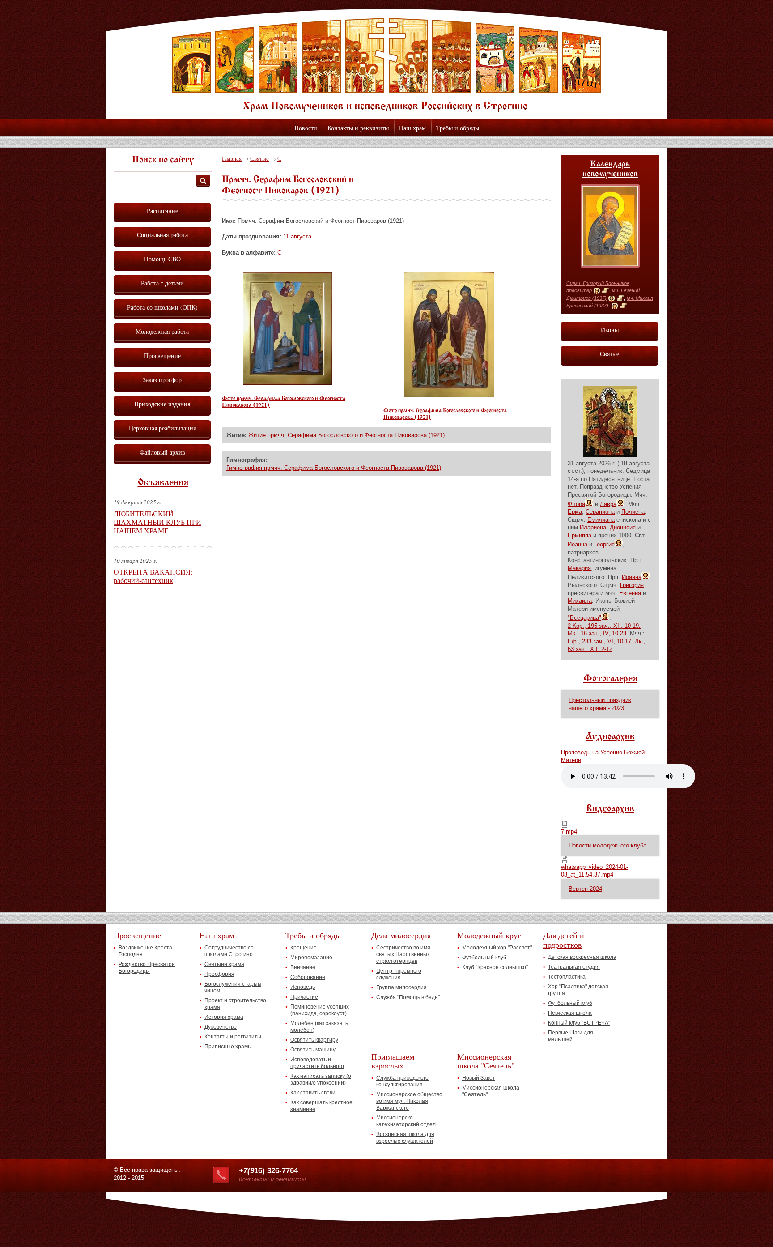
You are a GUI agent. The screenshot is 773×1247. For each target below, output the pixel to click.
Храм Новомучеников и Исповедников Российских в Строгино (386, 65)
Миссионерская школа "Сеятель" (485, 1061)
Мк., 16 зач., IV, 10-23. (598, 633)
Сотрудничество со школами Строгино (229, 951)
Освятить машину (313, 1050)
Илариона (593, 527)
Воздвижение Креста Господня (145, 951)
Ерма (575, 511)
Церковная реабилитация (162, 428)
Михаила (580, 600)
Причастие (304, 997)
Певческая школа (570, 1013)
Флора (576, 504)
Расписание (162, 210)
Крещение (303, 948)
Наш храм (412, 127)
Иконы (610, 329)
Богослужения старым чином (232, 987)
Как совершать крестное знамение (321, 1105)
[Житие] (605, 290)
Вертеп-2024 (585, 888)
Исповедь (302, 987)
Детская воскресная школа (582, 957)
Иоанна (577, 544)
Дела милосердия (401, 935)
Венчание (302, 967)
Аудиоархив (610, 736)
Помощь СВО (162, 259)
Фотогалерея (610, 678)
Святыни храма (224, 964)
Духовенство (220, 1027)
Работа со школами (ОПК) (162, 307)
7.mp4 (569, 831)
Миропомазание (311, 957)
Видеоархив (610, 808)
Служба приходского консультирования (402, 1081)
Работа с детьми (162, 283)
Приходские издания (162, 404)
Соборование (307, 977)
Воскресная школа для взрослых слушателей (405, 1137)
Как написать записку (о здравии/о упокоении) (320, 1079)
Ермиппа (579, 535)
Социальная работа (162, 234)
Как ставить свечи (313, 1093)
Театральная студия (574, 967)
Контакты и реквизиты (358, 127)
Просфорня (219, 974)
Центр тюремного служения (398, 974)
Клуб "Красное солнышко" (495, 967)
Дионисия (623, 527)
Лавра (608, 504)
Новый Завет (478, 1078)
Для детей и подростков (563, 940)
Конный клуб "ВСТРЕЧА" (579, 1023)
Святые (259, 158)
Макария (579, 568)
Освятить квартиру (314, 1040)
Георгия (604, 544)
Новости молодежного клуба (607, 845)
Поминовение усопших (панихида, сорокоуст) (319, 1010)
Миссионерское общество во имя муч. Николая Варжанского (409, 1101)
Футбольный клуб (484, 957)
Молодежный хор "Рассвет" (497, 948)
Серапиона (600, 511)
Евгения (630, 593)
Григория (632, 585)
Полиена (633, 511)
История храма (223, 1017)
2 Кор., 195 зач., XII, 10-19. (604, 625)
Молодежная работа (162, 331)
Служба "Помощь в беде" (408, 997)
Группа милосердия (401, 987)
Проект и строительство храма (235, 1003)
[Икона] (596, 290)
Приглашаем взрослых (392, 1061)
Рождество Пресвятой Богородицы (147, 967)
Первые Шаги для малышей (570, 1036)
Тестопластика (567, 977)
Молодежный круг (489, 935)
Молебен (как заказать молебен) (319, 1026)
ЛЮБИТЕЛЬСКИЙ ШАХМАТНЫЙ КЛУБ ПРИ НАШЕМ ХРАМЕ (157, 522)
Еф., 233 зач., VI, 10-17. (600, 641)
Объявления (163, 482)
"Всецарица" (584, 617)
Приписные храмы (228, 1046)
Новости (305, 127)
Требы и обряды (457, 127)
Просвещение (162, 355)
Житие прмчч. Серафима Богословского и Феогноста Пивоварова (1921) (346, 435)
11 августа (297, 236)
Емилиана (601, 519)
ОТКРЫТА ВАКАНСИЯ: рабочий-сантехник (154, 575)
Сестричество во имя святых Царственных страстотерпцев (403, 954)
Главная (232, 158)
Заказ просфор (162, 379)
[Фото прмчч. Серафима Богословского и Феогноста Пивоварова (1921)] (287, 383)
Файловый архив (162, 452)
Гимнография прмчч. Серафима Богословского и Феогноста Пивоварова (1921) (333, 467)
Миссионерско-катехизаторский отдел (406, 1121)
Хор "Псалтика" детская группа (578, 989)
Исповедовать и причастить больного (317, 1062)
